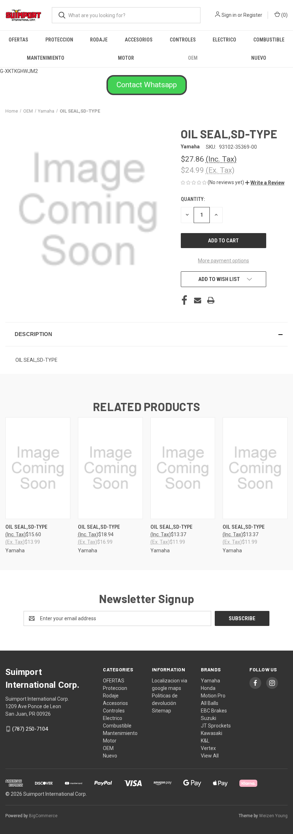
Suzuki (208, 718)
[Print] (210, 300)
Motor (126, 58)
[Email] (197, 300)
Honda (208, 688)
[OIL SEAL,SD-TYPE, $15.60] (38, 468)
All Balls (209, 703)
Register (252, 15)
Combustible (268, 40)
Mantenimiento (45, 58)
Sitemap (161, 711)
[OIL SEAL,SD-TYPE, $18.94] (110, 468)
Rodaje (99, 40)
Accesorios (139, 40)
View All (210, 756)
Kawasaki (211, 733)
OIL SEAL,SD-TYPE (26, 527)
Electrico (224, 40)
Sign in (229, 15)
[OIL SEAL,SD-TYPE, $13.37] (183, 468)
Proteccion (59, 40)
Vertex (208, 748)
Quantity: (193, 199)
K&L (205, 741)
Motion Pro (213, 696)
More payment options (223, 260)
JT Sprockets (216, 726)
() (284, 15)
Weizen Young (273, 815)
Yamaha (210, 681)
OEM (193, 58)
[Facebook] (184, 300)
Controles (183, 40)
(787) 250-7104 (30, 729)
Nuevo (258, 58)
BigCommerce (43, 815)
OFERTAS (18, 40)
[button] (146, 85)
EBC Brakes (214, 711)
